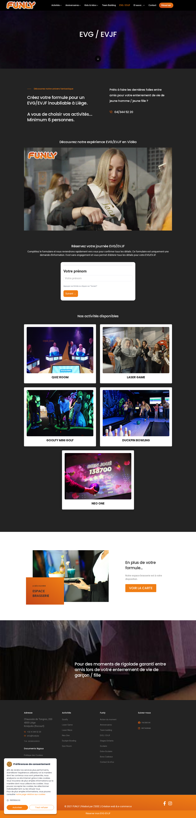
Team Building (109, 5)
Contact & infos (107, 762)
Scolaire (103, 746)
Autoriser (17, 807)
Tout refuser (41, 807)
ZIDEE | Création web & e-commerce (112, 806)
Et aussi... (138, 5)
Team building (106, 730)
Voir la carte (141, 588)
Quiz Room (67, 746)
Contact (152, 5)
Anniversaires (72, 5)
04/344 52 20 (123, 112)
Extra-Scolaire (106, 751)
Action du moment (108, 719)
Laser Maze (67, 730)
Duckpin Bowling (69, 741)
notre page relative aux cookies (30, 794)
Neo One (66, 735)
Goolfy (65, 719)
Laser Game (67, 725)
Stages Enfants (106, 741)
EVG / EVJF (124, 5)
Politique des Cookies (33, 755)
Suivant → (70, 293)
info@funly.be (33, 736)
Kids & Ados (90, 5)
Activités (55, 5)
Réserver (166, 5)
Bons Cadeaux (106, 757)
